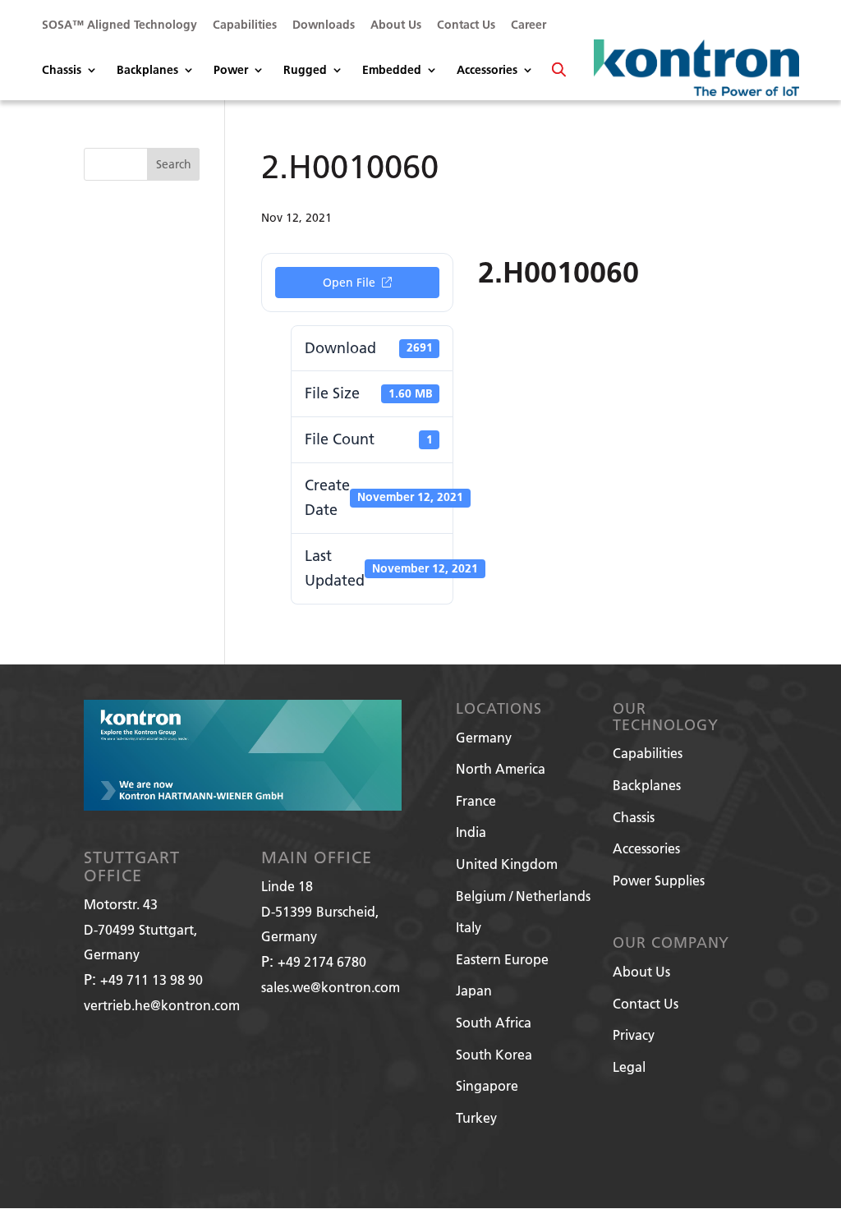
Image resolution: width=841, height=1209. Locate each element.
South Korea (494, 1054)
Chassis (61, 70)
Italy (468, 926)
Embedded (391, 70)
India (471, 831)
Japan (474, 990)
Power (231, 70)
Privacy (634, 1034)
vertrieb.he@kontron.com (162, 1005)
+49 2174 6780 (322, 961)
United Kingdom (507, 863)
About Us (395, 25)
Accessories (487, 70)
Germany (484, 737)
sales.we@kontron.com (330, 986)
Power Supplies (659, 880)
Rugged (305, 70)
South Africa (493, 1022)
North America (500, 768)
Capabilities (245, 25)
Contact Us (466, 25)
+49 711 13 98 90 (151, 979)
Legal (629, 1066)
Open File (349, 282)
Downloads (323, 25)
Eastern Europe (502, 959)
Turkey (476, 1117)
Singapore (487, 1085)
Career (528, 25)
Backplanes (147, 70)
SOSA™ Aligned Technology (119, 25)
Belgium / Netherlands (523, 895)
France (476, 800)
